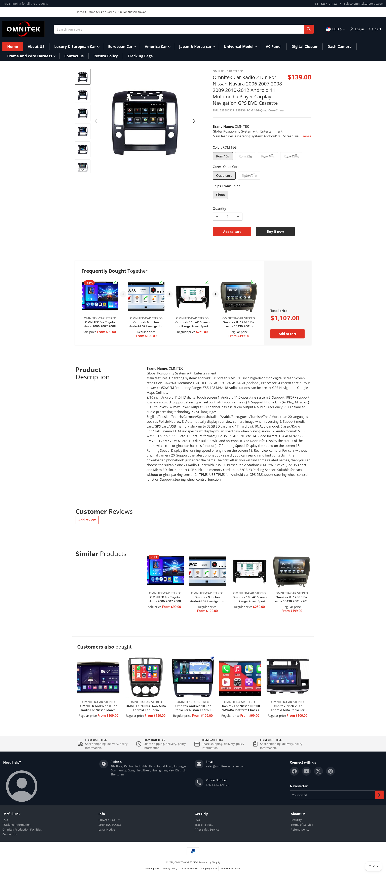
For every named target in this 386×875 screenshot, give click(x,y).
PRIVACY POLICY (109, 820)
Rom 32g (245, 156)
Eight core (249, 175)
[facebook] (294, 771)
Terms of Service (302, 825)
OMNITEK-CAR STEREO (186, 862)
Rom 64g (267, 156)
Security (296, 820)
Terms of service (188, 868)
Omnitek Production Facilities (22, 829)
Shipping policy (209, 868)
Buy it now (275, 231)
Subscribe (379, 795)
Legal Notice (107, 829)
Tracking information (16, 825)
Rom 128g (291, 156)
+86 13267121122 (325, 3)
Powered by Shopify (209, 862)
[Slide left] (96, 121)
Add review (87, 520)
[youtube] (306, 771)
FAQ (5, 820)
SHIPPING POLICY (110, 825)
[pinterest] (330, 771)
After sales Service (207, 829)
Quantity (219, 208)
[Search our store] (309, 29)
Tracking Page (204, 825)
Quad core (224, 175)
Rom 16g (222, 156)
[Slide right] (82, 170)
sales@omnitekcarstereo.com (364, 3)
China (220, 195)
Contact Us (9, 834)
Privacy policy (170, 868)
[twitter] (318, 771)
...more (306, 136)
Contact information (230, 868)
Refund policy (300, 829)
